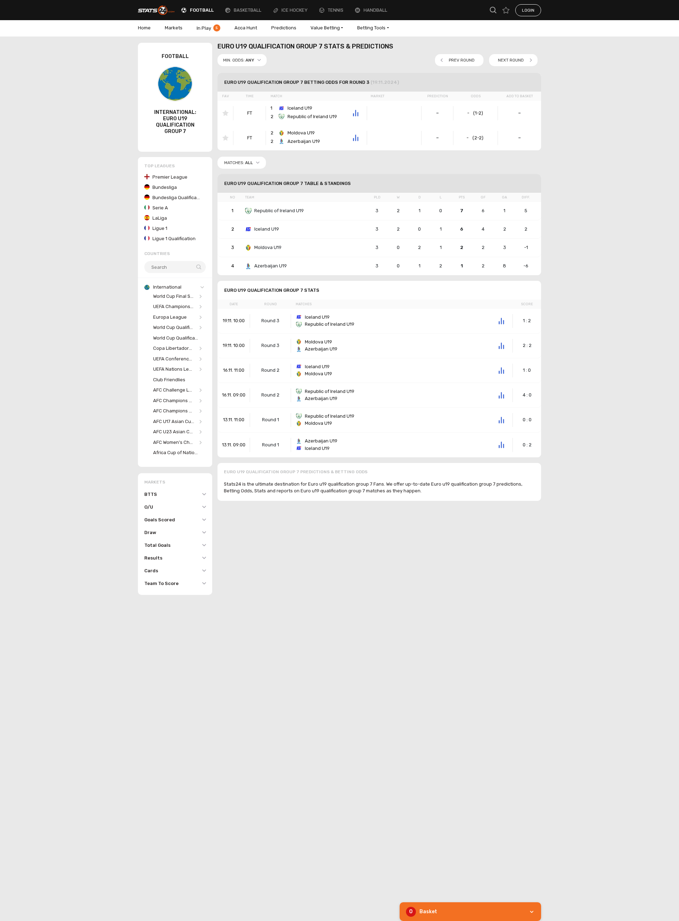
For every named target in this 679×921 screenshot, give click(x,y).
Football (202, 10)
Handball (375, 10)
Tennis (335, 10)
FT (249, 113)
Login (528, 10)
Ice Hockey (295, 10)
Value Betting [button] (325, 27)
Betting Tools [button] (371, 27)
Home (144, 27)
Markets (173, 27)
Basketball (247, 10)
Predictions (283, 27)
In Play (207, 28)
